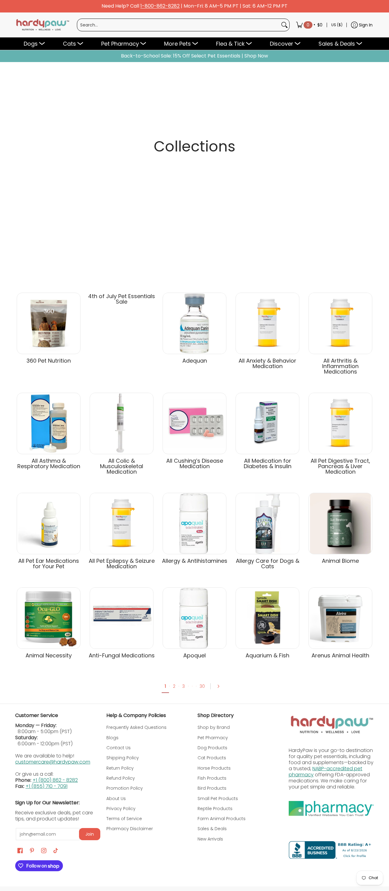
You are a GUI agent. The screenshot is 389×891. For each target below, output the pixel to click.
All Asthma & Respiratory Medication (48, 463)
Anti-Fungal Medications (122, 655)
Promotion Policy (124, 788)
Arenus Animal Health (340, 655)
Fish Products (212, 778)
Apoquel (194, 655)
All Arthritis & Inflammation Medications (340, 366)
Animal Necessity (49, 655)
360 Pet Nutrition (48, 360)
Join (89, 834)
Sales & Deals (212, 829)
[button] (20, 850)
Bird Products (212, 788)
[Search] (284, 25)
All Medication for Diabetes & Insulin (267, 463)
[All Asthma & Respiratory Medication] (48, 423)
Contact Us (118, 748)
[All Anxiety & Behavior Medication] (267, 323)
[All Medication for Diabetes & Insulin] (267, 423)
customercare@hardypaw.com (52, 761)
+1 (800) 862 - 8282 (55, 780)
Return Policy (120, 768)
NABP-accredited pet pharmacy (325, 771)
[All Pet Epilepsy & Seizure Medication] (121, 523)
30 (202, 686)
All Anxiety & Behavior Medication (267, 363)
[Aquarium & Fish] (267, 618)
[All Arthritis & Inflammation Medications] (340, 323)
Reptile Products (215, 809)
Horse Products (214, 768)
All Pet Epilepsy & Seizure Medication (122, 563)
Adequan (194, 360)
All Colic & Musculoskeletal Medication (121, 466)
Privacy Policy (121, 809)
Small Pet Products (218, 798)
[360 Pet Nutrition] (48, 323)
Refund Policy (120, 778)
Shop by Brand (214, 727)
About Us (116, 798)
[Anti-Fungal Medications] (121, 618)
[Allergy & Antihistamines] (194, 523)
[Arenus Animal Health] (340, 618)
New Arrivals (210, 839)
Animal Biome (340, 561)
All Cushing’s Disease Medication (194, 463)
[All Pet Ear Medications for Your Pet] (48, 523)
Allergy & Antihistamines (194, 561)
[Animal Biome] (340, 523)
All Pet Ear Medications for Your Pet (48, 563)
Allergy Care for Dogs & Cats (267, 563)
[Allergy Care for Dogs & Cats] (267, 523)
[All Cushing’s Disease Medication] (194, 423)
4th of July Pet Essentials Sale (121, 298)
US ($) (337, 24)
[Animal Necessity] (48, 618)
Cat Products (212, 758)
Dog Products (212, 748)
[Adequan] (194, 323)
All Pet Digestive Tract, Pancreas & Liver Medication (340, 466)
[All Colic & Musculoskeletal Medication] (121, 423)
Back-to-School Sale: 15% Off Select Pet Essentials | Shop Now (194, 56)
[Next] (220, 686)
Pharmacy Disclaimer (129, 829)
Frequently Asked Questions (136, 727)
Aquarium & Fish (267, 655)
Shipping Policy (122, 758)
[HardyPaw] (42, 25)
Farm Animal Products (222, 819)
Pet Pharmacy (213, 738)
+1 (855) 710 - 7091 (46, 786)
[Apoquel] (194, 618)
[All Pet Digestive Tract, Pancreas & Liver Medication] (340, 423)
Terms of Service (124, 819)
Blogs (112, 738)
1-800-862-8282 (160, 6)
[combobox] (178, 25)
